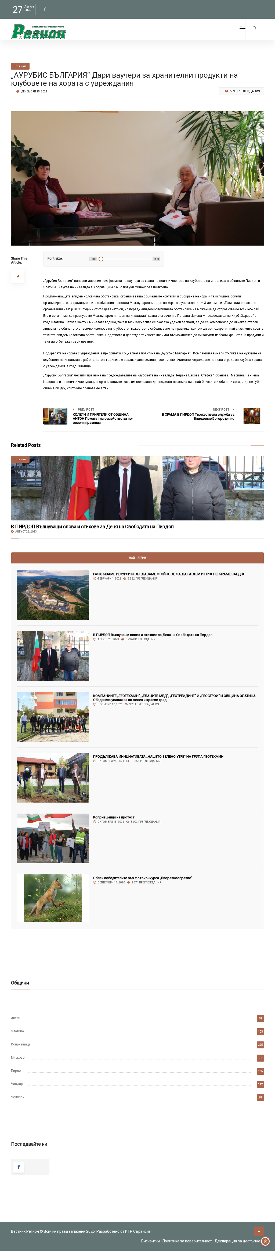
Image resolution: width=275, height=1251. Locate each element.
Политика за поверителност (187, 1241)
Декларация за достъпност (239, 1241)
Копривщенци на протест (114, 817)
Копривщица (21, 1044)
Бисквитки (150, 1241)
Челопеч (17, 1097)
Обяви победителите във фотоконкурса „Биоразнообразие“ (142, 878)
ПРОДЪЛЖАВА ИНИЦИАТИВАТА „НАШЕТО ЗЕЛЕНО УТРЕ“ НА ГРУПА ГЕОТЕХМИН (158, 756)
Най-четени (137, 557)
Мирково (17, 1057)
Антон (15, 1018)
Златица (17, 1031)
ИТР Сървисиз (138, 1231)
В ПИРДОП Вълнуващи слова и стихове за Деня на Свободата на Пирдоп (92, 526)
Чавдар (17, 1084)
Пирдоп (17, 1071)
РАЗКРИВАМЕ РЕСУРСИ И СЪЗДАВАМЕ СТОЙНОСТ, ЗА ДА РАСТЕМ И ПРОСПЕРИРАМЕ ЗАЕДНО (169, 574)
